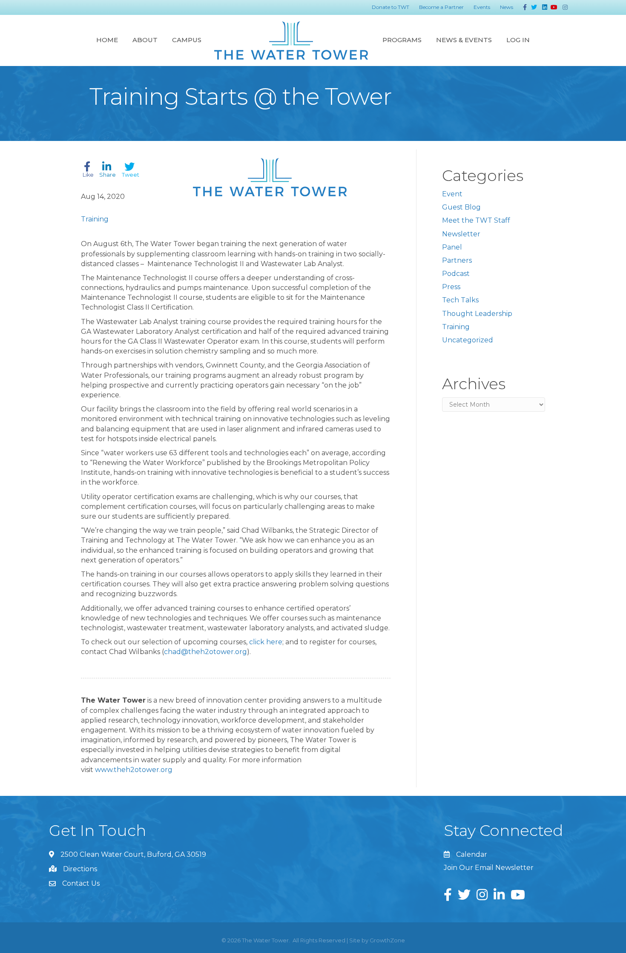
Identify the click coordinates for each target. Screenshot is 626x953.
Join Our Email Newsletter (489, 868)
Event (452, 194)
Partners (457, 260)
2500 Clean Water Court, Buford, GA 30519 (133, 854)
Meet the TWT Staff (476, 220)
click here (265, 642)
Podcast (456, 274)
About (145, 40)
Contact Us (81, 883)
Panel (452, 247)
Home (107, 40)
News (506, 7)
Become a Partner (441, 7)
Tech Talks (460, 300)
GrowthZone (387, 940)
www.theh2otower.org (133, 770)
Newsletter (461, 234)
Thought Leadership (477, 314)
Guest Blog (461, 207)
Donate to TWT (390, 7)
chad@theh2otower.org (205, 652)
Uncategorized (467, 340)
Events (482, 7)
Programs (402, 40)
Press (451, 287)
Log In (518, 40)
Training (95, 219)
